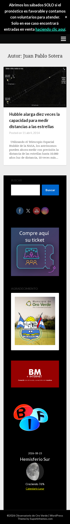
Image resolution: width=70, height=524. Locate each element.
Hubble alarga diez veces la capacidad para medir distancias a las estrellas (34, 120)
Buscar (16, 180)
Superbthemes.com (41, 518)
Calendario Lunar (35, 488)
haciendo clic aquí (50, 29)
